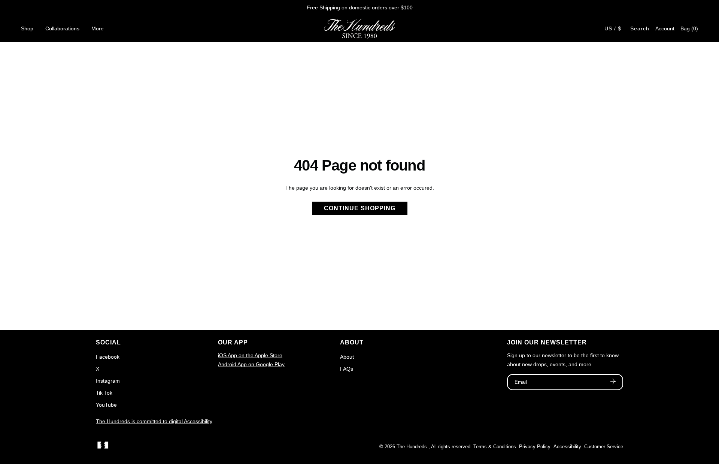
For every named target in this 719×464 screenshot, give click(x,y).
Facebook (107, 357)
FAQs (346, 369)
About (347, 357)
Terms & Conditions (494, 446)
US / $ (612, 28)
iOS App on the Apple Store (250, 355)
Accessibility (567, 446)
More (97, 28)
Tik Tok (104, 393)
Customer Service (603, 446)
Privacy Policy (534, 446)
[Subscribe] (613, 382)
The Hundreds (412, 446)
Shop (27, 28)
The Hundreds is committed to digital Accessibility (154, 421)
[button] (689, 28)
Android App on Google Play (251, 364)
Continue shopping (359, 208)
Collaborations (62, 28)
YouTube (106, 405)
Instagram (108, 381)
